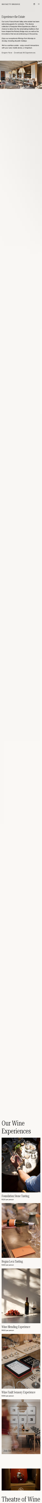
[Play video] (21, 1479)
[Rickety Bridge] (11, 4)
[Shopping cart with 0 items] (34, 4)
